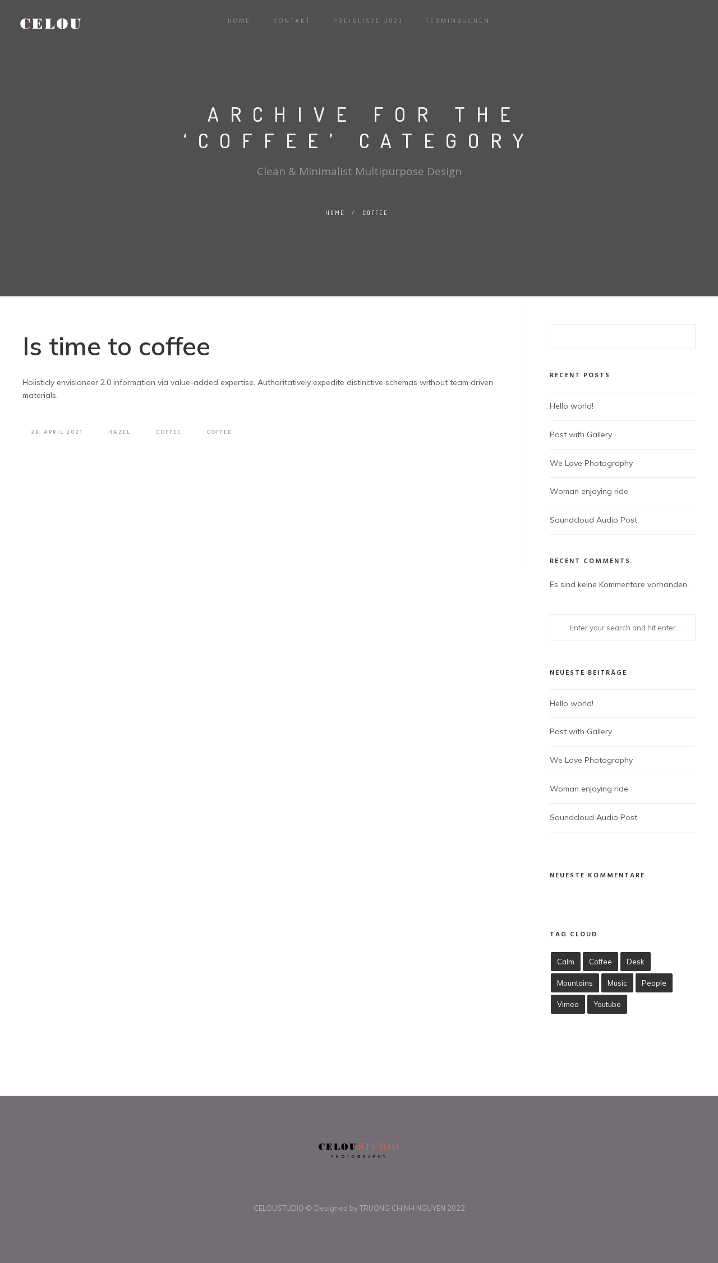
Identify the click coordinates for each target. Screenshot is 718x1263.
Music (617, 982)
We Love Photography (591, 463)
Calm (565, 961)
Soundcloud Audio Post (593, 520)
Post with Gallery (581, 434)
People (654, 982)
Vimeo (568, 1004)
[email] (381, 1189)
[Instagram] (351, 1189)
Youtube (607, 1004)
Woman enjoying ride (589, 491)
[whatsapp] (366, 1189)
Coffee (375, 212)
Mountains (575, 982)
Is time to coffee (116, 345)
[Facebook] (337, 1189)
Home (335, 212)
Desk (636, 961)
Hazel (119, 432)
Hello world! (571, 406)
